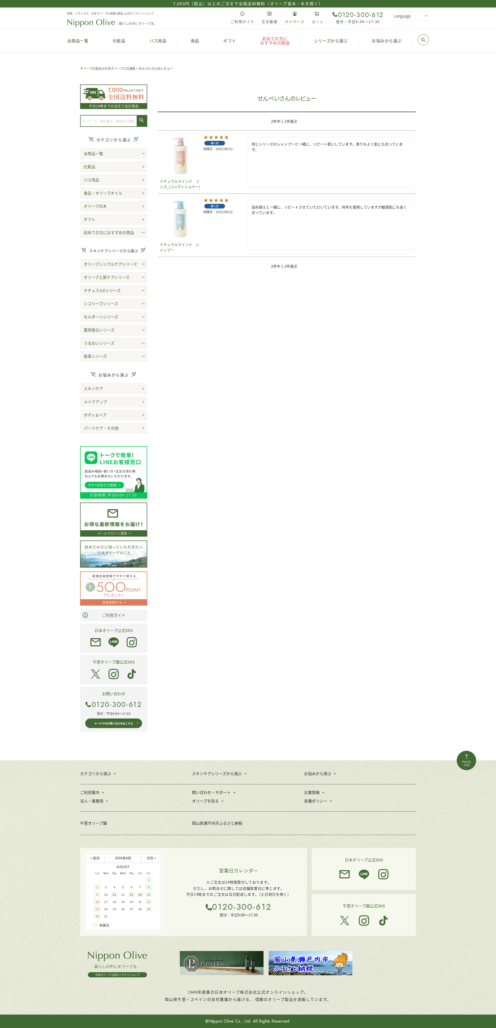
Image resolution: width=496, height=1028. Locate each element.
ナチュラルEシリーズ (102, 290)
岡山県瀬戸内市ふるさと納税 (217, 823)
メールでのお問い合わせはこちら (113, 723)
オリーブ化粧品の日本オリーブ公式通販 (107, 68)
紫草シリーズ (95, 356)
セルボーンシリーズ (101, 316)
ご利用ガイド (113, 615)
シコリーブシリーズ (101, 303)
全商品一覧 (93, 153)
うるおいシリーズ (99, 343)
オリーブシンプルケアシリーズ (110, 264)
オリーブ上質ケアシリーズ (106, 277)
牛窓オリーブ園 (93, 823)
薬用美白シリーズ (99, 330)
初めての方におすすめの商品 (109, 232)
